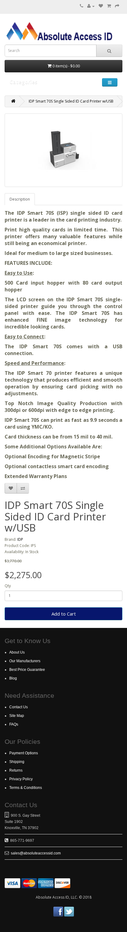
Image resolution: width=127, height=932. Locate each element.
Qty (8, 585)
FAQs (13, 724)
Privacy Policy (21, 779)
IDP (20, 539)
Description (20, 199)
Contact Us (18, 707)
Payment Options (23, 753)
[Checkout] (117, 6)
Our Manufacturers (24, 661)
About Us (17, 652)
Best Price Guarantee (27, 669)
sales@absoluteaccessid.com (36, 853)
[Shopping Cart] (109, 6)
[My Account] (91, 6)
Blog (13, 678)
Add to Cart (63, 614)
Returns (16, 770)
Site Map (16, 716)
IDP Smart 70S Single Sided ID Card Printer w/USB (71, 101)
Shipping (16, 762)
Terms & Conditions (25, 788)
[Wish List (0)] (101, 6)
